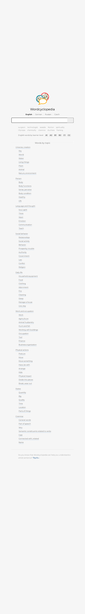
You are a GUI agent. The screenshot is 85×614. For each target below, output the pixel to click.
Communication (25, 225)
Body (21, 182)
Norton (51, 127)
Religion (22, 267)
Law (20, 260)
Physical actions (22, 350)
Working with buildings (28, 330)
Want (21, 217)
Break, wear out (25, 383)
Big (20, 396)
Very (20, 428)
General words (25, 420)
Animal (21, 170)
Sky (20, 151)
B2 (60, 135)
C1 (64, 135)
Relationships (24, 237)
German (38, 114)
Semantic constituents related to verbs (35, 431)
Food (21, 280)
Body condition (25, 193)
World (21, 155)
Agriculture (23, 319)
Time (21, 404)
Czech (57, 114)
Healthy (22, 197)
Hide (20, 372)
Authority (23, 252)
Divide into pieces (26, 380)
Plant (21, 166)
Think (21, 214)
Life (20, 201)
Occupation (24, 334)
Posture (22, 354)
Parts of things (25, 411)
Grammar (19, 416)
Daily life (19, 272)
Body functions (25, 186)
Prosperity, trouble (26, 249)
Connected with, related (29, 439)
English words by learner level (30, 135)
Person (18, 179)
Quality (22, 400)
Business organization (28, 345)
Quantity (22, 393)
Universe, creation (23, 147)
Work (21, 315)
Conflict (22, 263)
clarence (42, 130)
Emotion (22, 221)
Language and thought (25, 206)
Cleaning (22, 295)
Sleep (21, 299)
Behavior (22, 245)
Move (21, 357)
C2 (69, 135)
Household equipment (28, 276)
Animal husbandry (26, 322)
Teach (21, 228)
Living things (24, 162)
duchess (51, 130)
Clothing (22, 284)
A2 (51, 135)
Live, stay (22, 306)
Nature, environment (27, 173)
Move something (26, 361)
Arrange (22, 369)
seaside (43, 127)
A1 (46, 135)
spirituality (60, 127)
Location (22, 407)
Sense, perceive (25, 190)
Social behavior (22, 234)
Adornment (23, 287)
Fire (20, 291)
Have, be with (24, 365)
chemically (31, 130)
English (29, 114)
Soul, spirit (23, 210)
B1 (55, 135)
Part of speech (25, 424)
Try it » (36, 458)
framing (60, 130)
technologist (32, 127)
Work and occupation (25, 311)
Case (20, 435)
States (18, 389)
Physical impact (25, 376)
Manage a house (25, 302)
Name (21, 442)
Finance (22, 341)
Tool (20, 337)
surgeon (21, 127)
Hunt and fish (24, 326)
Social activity (24, 241)
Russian (48, 114)
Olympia (21, 130)
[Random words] (13, 126)
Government (24, 256)
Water (21, 158)
